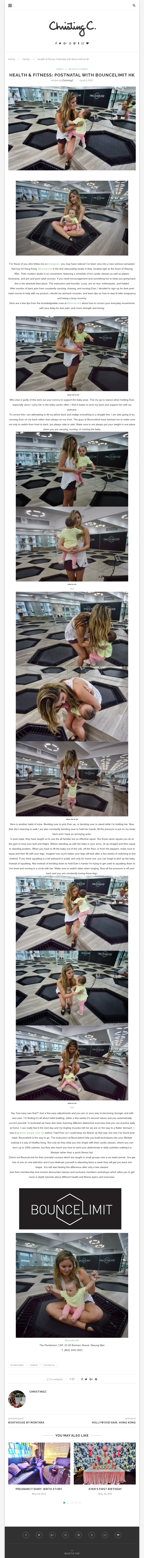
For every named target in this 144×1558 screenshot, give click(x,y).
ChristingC (67, 80)
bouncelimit (17, 1365)
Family (26, 59)
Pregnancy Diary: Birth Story (39, 1489)
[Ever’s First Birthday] (105, 1463)
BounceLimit (45, 268)
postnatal (49, 1365)
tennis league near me (31, 1132)
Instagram (54, 263)
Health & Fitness (78, 69)
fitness (34, 1365)
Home (11, 59)
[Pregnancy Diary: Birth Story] (38, 1463)
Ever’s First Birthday (105, 1489)
